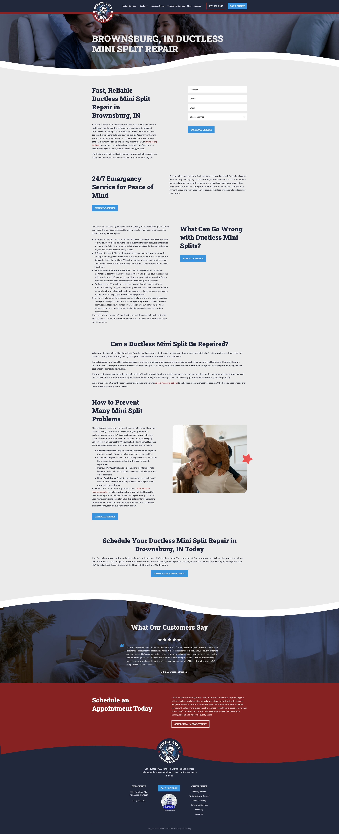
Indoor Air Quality (158, 6)
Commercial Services (176, 6)
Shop (189, 6)
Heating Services (129, 6)
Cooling (143, 6)
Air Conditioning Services (199, 796)
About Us (197, 6)
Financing (199, 809)
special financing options (166, 382)
